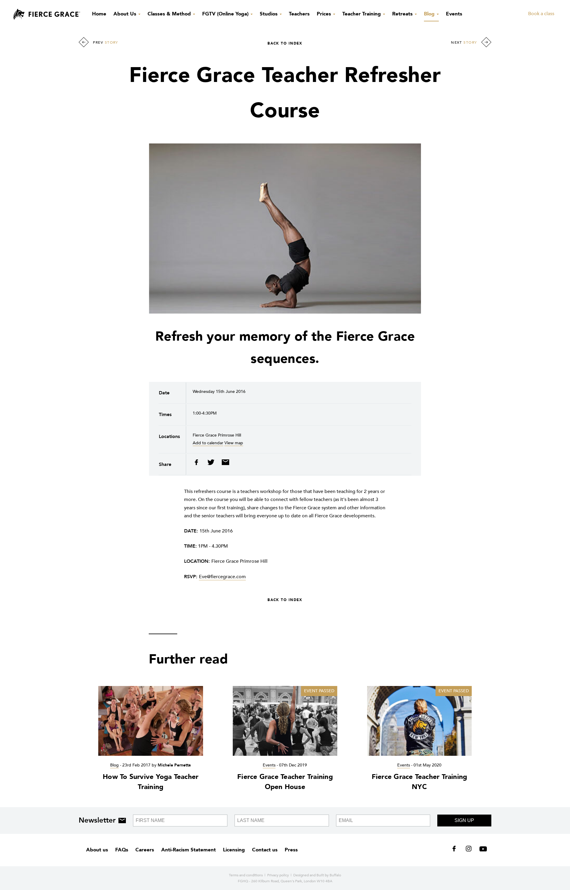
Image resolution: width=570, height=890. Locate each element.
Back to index (285, 43)
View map (233, 443)
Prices (324, 13)
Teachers (299, 13)
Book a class (541, 13)
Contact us (265, 849)
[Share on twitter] (211, 463)
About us (97, 849)
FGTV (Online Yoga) (226, 13)
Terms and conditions (246, 875)
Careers (144, 849)
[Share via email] (224, 463)
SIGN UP (464, 820)
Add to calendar (208, 443)
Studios (269, 13)
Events (454, 13)
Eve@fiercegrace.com (222, 576)
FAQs (121, 849)
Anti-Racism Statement (188, 849)
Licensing (234, 849)
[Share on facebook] (198, 463)
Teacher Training (362, 13)
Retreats (403, 13)
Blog (430, 13)
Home (99, 13)
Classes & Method (170, 13)
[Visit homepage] (46, 14)
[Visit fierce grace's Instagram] (469, 850)
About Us (125, 13)
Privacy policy (278, 875)
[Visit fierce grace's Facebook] (456, 850)
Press (291, 849)
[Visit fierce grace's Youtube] (481, 850)
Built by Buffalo (328, 875)
